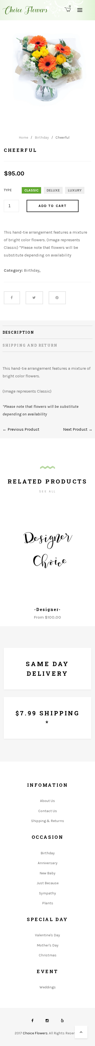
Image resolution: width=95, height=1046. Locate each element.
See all (47, 491)
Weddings (48, 987)
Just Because (48, 883)
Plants (47, 903)
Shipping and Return (30, 345)
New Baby (47, 873)
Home (23, 137)
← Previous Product (21, 429)
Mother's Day (48, 945)
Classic (31, 190)
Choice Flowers (35, 1033)
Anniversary (48, 863)
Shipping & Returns (47, 821)
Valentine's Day (47, 935)
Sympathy (47, 893)
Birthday (42, 137)
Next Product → (77, 429)
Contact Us (47, 811)
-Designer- (47, 609)
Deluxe (53, 190)
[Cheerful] (47, 69)
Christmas (47, 955)
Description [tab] (18, 332)
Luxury (75, 190)
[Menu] (80, 10)
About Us (47, 801)
